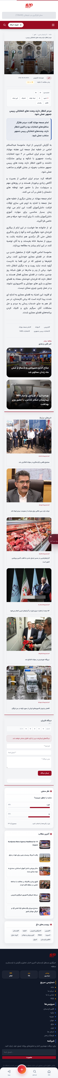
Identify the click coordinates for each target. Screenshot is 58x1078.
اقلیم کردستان (49, 1009)
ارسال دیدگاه (45, 773)
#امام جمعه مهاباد (25, 327)
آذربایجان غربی (42, 35)
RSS (52, 998)
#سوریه (48, 935)
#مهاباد (37, 327)
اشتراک (24, 98)
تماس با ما (50, 995)
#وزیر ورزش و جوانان (28, 935)
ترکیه (52, 1013)
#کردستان (16, 931)
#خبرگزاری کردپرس (35, 931)
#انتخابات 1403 (24, 331)
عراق (52, 1024)
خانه (50, 35)
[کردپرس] (29, 6)
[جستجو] (4, 25)
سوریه (52, 1016)
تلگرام (46, 103)
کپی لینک (15, 98)
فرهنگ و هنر (49, 1035)
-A (40, 93)
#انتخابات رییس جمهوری (42, 331)
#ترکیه (25, 931)
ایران (52, 1028)
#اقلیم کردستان (45, 940)
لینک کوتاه (32, 98)
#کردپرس (47, 327)
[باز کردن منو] (53, 25)
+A (36, 93)
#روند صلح (14, 935)
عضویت (29, 1057)
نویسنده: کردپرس (38, 78)
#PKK (40, 935)
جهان (52, 1020)
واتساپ (39, 103)
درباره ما (51, 991)
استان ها (50, 1032)
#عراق (35, 940)
